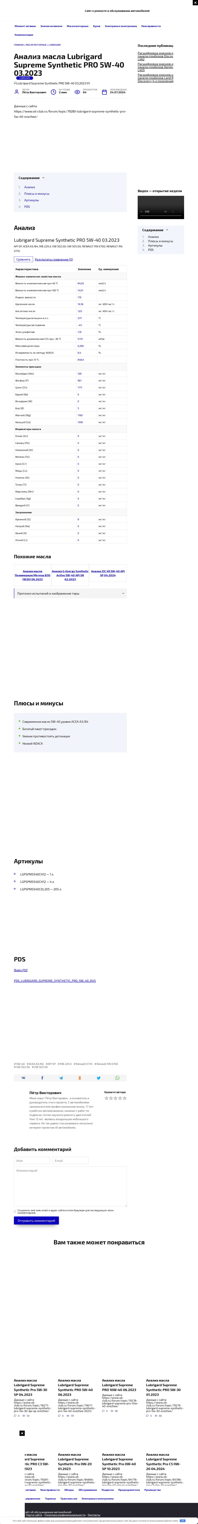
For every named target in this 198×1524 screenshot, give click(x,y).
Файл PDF (21, 970)
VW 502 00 (23, 1067)
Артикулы (31, 200)
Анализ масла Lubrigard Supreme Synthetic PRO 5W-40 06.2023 (75, 1387)
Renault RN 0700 (107, 1063)
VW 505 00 (41, 1067)
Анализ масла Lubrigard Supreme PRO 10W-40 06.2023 (119, 1385)
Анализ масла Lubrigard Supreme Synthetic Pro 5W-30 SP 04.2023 (30, 1387)
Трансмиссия (68, 1498)
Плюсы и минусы (36, 193)
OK (182, 1520)
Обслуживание (88, 1489)
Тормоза (50, 1498)
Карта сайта (34, 1515)
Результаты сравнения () (54, 259)
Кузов (96, 26)
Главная (19, 44)
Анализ (29, 187)
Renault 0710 (84, 1063)
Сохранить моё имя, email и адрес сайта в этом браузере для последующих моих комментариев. (65, 1211)
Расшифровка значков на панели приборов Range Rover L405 (160, 67)
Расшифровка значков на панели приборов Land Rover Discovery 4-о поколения (159, 78)
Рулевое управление (27, 1498)
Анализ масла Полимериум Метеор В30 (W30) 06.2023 (32, 575)
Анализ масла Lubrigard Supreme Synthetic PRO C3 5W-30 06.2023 (31, 1461)
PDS (27, 206)
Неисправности (151, 26)
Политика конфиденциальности (64, 1515)
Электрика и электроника (121, 26)
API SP (52, 1063)
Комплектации (24, 34)
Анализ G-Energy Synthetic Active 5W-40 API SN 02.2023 (70, 575)
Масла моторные (77, 26)
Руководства (152, 1489)
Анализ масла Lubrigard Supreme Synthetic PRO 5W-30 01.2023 (163, 1387)
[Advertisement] (185, 46)
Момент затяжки (25, 26)
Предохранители (129, 1489)
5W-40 (20, 1063)
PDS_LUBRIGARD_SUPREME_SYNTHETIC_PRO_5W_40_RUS (55, 980)
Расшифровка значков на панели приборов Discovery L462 (158, 56)
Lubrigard (55, 44)
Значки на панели (51, 26)
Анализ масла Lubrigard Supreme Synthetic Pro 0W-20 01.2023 (75, 1461)
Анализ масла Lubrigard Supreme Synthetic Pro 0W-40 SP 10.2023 (119, 1461)
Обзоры (69, 1489)
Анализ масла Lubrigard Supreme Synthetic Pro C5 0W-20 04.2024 (163, 1461)
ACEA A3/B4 (36, 1063)
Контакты (94, 1515)
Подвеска (108, 1489)
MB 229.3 (66, 1063)
